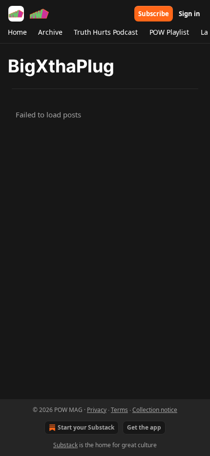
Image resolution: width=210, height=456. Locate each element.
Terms (119, 410)
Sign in (189, 13)
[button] (17, 32)
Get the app (144, 427)
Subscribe (153, 13)
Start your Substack (86, 427)
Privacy (96, 410)
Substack (65, 445)
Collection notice (154, 410)
